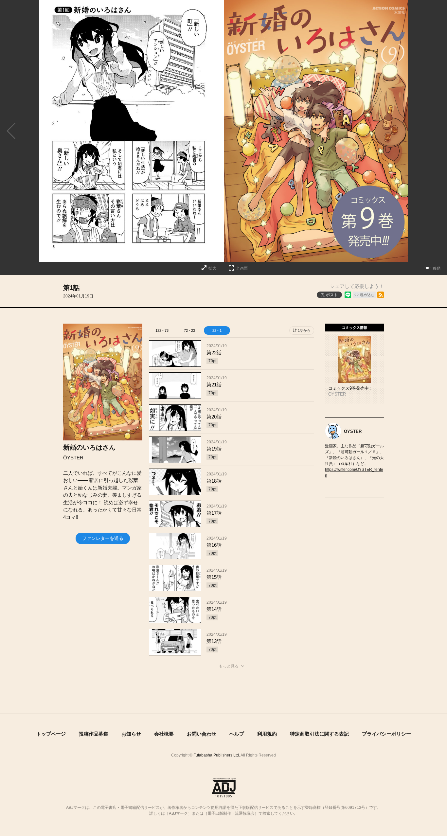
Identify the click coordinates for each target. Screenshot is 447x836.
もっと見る (229, 666)
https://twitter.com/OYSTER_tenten (354, 472)
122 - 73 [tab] (162, 330)
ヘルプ (236, 734)
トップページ (51, 734)
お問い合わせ (201, 734)
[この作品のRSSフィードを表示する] (380, 295)
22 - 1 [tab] (217, 330)
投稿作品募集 (93, 734)
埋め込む (367, 295)
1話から (304, 330)
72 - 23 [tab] (189, 330)
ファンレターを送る (102, 538)
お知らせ (131, 734)
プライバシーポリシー (386, 734)
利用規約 (267, 734)
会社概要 (164, 734)
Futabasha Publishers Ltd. (216, 755)
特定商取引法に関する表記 (319, 734)
